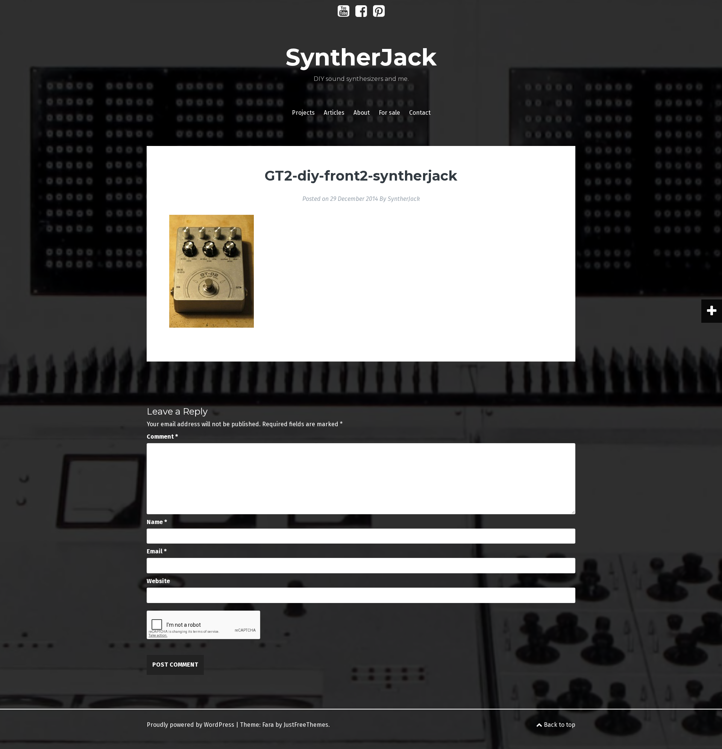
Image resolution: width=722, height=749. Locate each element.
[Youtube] (343, 13)
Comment (162, 436)
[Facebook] (361, 13)
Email (157, 551)
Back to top (558, 724)
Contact (420, 112)
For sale (389, 112)
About (361, 112)
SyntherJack (361, 57)
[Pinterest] (379, 13)
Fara (268, 724)
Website (158, 581)
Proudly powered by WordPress (190, 724)
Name (157, 522)
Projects (303, 112)
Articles (334, 112)
